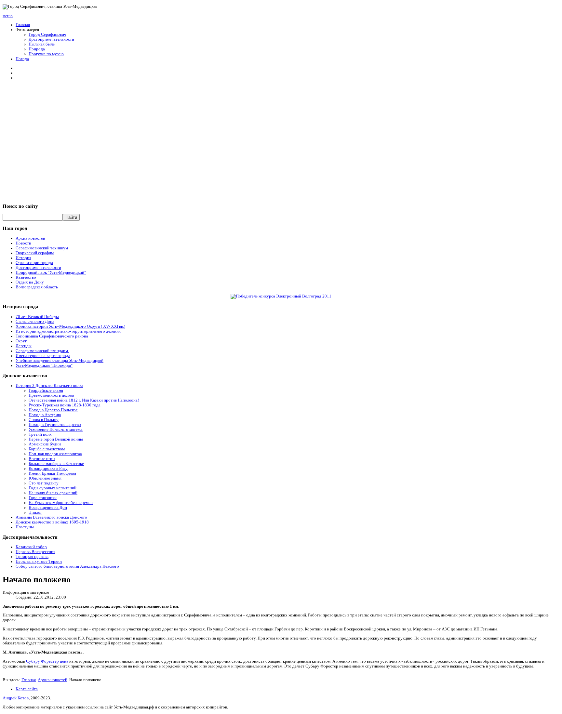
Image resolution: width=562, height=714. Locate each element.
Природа (37, 49)
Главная (23, 24)
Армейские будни (45, 444)
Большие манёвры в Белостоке (56, 463)
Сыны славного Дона (35, 321)
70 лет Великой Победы (37, 316)
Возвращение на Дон (48, 507)
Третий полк (40, 434)
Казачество (26, 277)
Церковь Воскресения (35, 551)
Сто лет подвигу (44, 483)
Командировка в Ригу (48, 468)
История (23, 258)
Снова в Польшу (44, 419)
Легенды (24, 346)
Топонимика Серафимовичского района (52, 336)
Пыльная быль (42, 44)
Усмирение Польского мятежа (56, 429)
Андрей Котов (16, 698)
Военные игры (42, 458)
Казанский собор (31, 547)
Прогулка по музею (46, 54)
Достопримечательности (51, 39)
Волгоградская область (37, 287)
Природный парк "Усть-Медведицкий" (51, 272)
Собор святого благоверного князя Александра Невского (67, 566)
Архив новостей (30, 238)
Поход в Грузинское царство (55, 424)
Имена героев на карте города (43, 355)
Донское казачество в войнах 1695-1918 (52, 522)
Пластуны (25, 527)
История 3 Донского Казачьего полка (49, 385)
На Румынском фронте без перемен (61, 502)
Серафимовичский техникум (42, 248)
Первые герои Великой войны (56, 439)
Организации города (34, 262)
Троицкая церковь (32, 556)
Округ (21, 341)
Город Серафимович (47, 34)
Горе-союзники (43, 498)
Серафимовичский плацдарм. (42, 351)
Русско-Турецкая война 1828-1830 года (64, 405)
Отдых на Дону (30, 282)
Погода (22, 59)
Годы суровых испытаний (52, 488)
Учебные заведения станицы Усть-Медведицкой (59, 360)
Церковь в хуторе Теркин (39, 561)
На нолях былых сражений (53, 493)
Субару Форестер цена (47, 661)
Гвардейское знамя (46, 390)
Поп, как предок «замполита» (55, 454)
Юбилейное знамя (45, 478)
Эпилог (35, 512)
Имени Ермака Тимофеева (52, 473)
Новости (23, 243)
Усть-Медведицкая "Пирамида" (44, 365)
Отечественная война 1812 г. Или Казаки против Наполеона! (84, 400)
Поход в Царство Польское (53, 410)
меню (8, 16)
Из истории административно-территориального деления (68, 331)
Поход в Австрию (45, 415)
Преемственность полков (51, 395)
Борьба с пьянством (47, 449)
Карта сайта (27, 689)
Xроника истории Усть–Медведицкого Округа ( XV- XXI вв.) (70, 326)
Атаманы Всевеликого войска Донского (51, 517)
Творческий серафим (35, 253)
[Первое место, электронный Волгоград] (281, 296)
